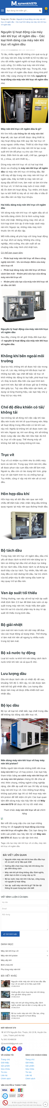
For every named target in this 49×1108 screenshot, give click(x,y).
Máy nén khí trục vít (9, 951)
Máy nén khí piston (9, 955)
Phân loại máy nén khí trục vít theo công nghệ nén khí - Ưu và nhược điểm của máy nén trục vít (23, 262)
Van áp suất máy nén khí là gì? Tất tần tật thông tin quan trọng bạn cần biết (23, 886)
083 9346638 (10, 1039)
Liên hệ (4, 1075)
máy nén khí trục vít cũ (28, 810)
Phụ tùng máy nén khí (10, 969)
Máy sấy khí (6, 960)
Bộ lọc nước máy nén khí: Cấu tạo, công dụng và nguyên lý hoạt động (25, 880)
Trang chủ (5, 1059)
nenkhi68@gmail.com (13, 1043)
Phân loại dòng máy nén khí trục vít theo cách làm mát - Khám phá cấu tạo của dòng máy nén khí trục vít (23, 273)
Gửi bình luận (11, 934)
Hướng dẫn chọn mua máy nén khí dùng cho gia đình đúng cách (24, 867)
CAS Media (37, 1105)
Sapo (20, 1105)
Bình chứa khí (7, 965)
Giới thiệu (5, 1062)
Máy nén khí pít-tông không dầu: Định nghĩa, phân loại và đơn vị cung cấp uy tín (24, 873)
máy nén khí (7, 772)
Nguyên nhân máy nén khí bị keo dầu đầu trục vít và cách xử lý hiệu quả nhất (25, 860)
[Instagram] (20, 1048)
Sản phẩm (5, 1066)
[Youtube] (14, 1048)
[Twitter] (8, 1048)
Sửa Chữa (5, 1069)
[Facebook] (3, 1048)
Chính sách (6, 1078)
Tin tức (4, 1072)
